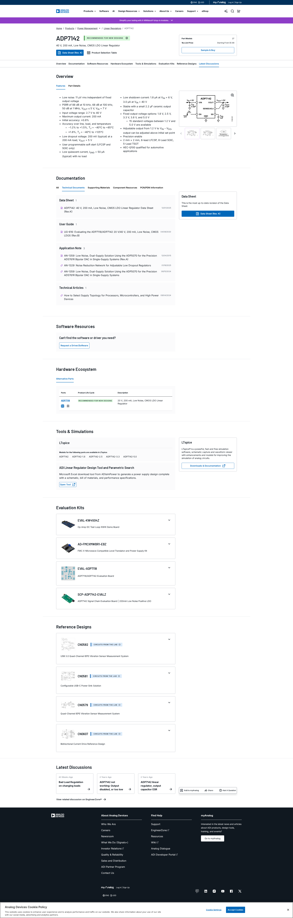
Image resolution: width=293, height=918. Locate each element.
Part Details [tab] (74, 85)
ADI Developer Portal (163, 854)
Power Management (87, 28)
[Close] (288, 909)
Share (210, 790)
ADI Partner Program (113, 866)
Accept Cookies (235, 910)
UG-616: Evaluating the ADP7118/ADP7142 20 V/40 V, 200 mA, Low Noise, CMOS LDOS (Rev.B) (111, 233)
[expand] (169, 520)
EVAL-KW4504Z (88, 520)
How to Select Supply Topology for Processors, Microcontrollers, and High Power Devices (111, 297)
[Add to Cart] (62, 406)
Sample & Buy (208, 50)
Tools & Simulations (145, 63)
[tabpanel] (115, 126)
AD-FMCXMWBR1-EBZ (92, 544)
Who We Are (108, 824)
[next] (235, 133)
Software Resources (97, 63)
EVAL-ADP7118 (87, 568)
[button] (100, 28)
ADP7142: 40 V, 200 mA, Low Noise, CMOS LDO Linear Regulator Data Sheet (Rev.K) (108, 209)
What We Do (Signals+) (114, 842)
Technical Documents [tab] (73, 187)
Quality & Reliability (112, 854)
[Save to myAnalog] (68, 406)
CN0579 (83, 705)
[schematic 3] (223, 133)
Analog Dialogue (160, 848)
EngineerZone (159, 830)
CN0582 (83, 644)
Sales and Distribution (113, 860)
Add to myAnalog (191, 790)
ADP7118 (65, 400)
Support (155, 824)
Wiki (153, 842)
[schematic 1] (192, 133)
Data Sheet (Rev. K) (72, 52)
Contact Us (107, 872)
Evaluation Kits (166, 63)
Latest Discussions (209, 63)
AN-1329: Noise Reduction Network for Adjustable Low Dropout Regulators (107, 265)
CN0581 (83, 676)
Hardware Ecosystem (122, 63)
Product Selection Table (104, 52)
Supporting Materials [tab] (99, 187)
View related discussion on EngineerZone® (79, 799)
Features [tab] (60, 85)
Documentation (77, 63)
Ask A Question (229, 790)
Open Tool (65, 484)
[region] (146, 910)
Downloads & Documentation (205, 465)
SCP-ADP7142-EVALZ (92, 594)
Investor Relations (111, 848)
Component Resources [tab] (125, 187)
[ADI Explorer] (226, 11)
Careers (105, 830)
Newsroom (107, 836)
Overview (61, 63)
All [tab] (57, 187)
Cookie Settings (213, 910)
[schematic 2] (208, 133)
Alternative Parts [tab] (65, 378)
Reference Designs (187, 63)
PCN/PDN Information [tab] (151, 187)
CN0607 (83, 734)
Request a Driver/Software (74, 345)
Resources (157, 836)
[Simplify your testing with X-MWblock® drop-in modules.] (146, 20)
